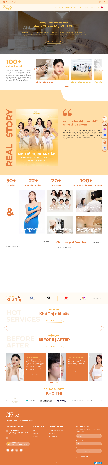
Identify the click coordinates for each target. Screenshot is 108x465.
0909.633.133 (23, 445)
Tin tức (86, 7)
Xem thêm (46, 241)
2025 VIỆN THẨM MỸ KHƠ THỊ (56, 463)
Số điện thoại (79, 440)
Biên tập (35, 436)
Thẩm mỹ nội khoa (44, 82)
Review (67, 7)
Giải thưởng (52, 433)
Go (34, 374)
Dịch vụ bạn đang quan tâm (83, 448)
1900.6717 (14, 445)
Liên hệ (93, 7)
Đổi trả (35, 430)
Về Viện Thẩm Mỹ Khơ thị (56, 430)
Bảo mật (35, 433)
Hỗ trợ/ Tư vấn (53, 436)
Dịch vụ (76, 7)
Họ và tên (79, 433)
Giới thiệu (58, 7)
